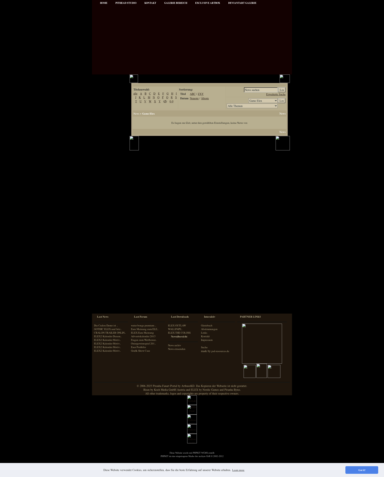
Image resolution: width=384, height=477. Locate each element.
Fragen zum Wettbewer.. (144, 340)
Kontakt (205, 336)
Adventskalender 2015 (109, 255)
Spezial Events (105, 156)
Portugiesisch (104, 298)
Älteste (205, 98)
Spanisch (102, 305)
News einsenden (176, 349)
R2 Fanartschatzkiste (108, 217)
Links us (102, 105)
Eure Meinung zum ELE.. (144, 329)
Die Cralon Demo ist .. (106, 325)
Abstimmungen (209, 329)
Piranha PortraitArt (108, 177)
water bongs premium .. (143, 325)
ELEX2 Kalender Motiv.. (107, 340)
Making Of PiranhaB (108, 166)
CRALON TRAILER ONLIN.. (110, 332)
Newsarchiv (104, 111)
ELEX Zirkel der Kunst (110, 222)
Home (103, 3)
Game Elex (148, 113)
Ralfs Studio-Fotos (107, 172)
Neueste (194, 98)
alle (135, 93)
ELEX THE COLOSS (179, 332)
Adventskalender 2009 (109, 239)
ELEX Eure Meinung (142, 332)
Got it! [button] (361, 470)
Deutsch (101, 283)
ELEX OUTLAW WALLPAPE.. (177, 327)
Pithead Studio (125, 3)
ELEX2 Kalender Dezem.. (108, 336)
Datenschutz (104, 121)
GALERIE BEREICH (175, 3)
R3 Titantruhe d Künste (110, 228)
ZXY (201, 94)
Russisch (101, 302)
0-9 (171, 101)
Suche (204, 347)
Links (204, 332)
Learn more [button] (238, 470)
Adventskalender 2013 (109, 244)
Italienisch (102, 294)
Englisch (101, 287)
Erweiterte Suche (276, 94)
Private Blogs (104, 150)
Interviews (103, 145)
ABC (192, 94)
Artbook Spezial (106, 161)
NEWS (101, 89)
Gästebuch (206, 325)
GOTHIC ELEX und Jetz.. (108, 329)
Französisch (103, 290)
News (136, 113)
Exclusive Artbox (207, 3)
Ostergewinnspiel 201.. (143, 343)
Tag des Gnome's (106, 206)
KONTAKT (150, 3)
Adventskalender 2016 (109, 260)
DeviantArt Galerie (242, 3)
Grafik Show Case (140, 350)
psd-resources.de (220, 351)
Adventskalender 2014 (109, 249)
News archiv (174, 345)
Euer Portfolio (138, 347)
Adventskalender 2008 (109, 233)
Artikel (101, 100)
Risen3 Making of (107, 201)
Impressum (104, 116)
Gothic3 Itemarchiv (108, 211)
